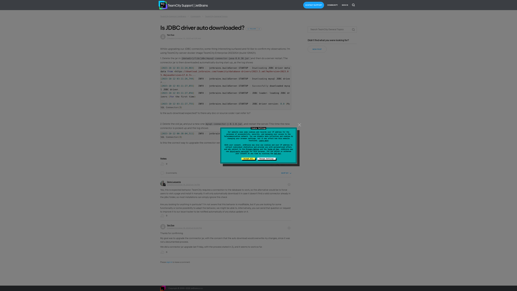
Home (163, 5)
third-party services (239, 151)
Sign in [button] (345, 5)
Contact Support (313, 5)
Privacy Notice (252, 149)
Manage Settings (266, 159)
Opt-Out (277, 154)
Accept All (248, 159)
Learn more (263, 141)
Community (332, 5)
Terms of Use (273, 149)
